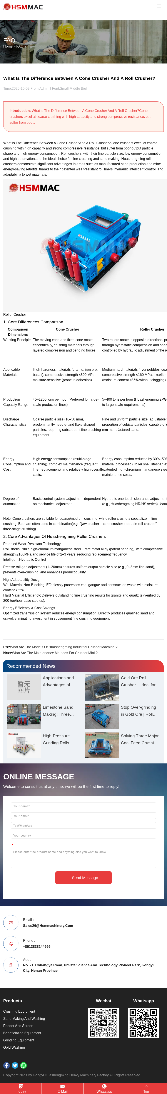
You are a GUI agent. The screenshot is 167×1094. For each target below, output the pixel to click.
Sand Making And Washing (24, 1018)
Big (83, 88)
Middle (75, 88)
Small (64, 88)
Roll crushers (71, 153)
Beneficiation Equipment (22, 1033)
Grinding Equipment (18, 1040)
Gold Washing (14, 1047)
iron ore (91, 369)
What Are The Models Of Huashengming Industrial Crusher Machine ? (63, 647)
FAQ (19, 46)
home (8, 46)
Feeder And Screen (18, 1026)
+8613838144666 (36, 946)
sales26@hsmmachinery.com (48, 926)
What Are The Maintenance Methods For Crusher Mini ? (55, 653)
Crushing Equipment (19, 1011)
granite (116, 595)
